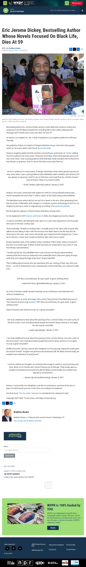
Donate (77, 3)
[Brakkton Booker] (7, 415)
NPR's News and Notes (31, 216)
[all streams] (83, 10)
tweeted (32, 302)
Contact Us (52, 549)
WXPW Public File (37, 550)
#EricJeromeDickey (29, 279)
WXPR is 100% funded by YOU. (63, 507)
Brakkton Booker (15, 48)
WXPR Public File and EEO (38, 545)
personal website (62, 206)
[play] (5, 10)
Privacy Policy (70, 545)
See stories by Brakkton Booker (28, 420)
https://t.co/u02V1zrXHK (49, 180)
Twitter (69, 153)
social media (45, 148)
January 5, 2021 (57, 185)
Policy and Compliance (56, 545)
